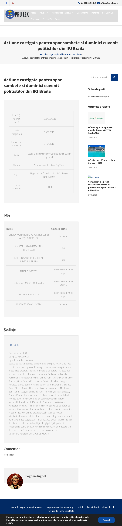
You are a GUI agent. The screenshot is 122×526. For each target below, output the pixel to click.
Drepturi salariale (72, 54)
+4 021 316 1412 (88, 3)
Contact (58, 19)
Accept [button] (106, 520)
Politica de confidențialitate (61, 511)
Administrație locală (61, 12)
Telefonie (35, 19)
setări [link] (9, 523)
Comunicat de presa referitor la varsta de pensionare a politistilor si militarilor (102, 186)
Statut (13, 507)
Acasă (33, 12)
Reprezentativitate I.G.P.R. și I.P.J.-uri (64, 507)
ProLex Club (107, 12)
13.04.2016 (13, 344)
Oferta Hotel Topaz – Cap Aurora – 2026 (101, 161)
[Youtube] (13, 2)
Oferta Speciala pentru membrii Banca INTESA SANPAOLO (100, 130)
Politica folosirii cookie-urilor (98, 507)
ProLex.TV (47, 19)
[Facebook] (6, 2)
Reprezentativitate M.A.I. (31, 507)
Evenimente (82, 12)
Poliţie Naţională (55, 54)
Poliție (43, 12)
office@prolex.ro (109, 3)
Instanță (95, 12)
